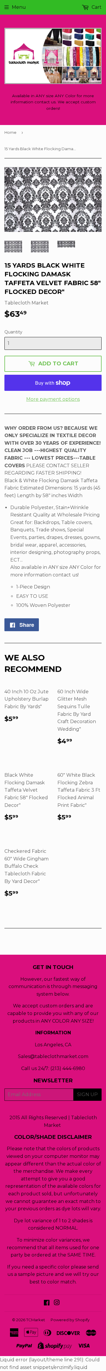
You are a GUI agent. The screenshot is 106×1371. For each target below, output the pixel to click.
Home (10, 132)
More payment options (53, 399)
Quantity (13, 332)
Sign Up (87, 1094)
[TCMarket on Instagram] (57, 1303)
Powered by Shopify (70, 1319)
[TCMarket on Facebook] (47, 1303)
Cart (96, 7)
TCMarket (35, 1319)
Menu (19, 7)
